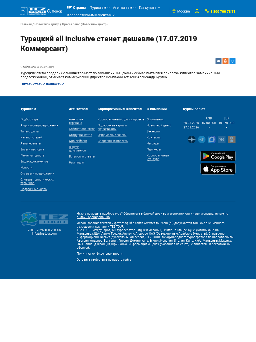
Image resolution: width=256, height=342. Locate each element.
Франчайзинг (78, 141)
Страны (79, 7)
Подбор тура (29, 119)
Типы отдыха (29, 131)
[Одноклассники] (225, 61)
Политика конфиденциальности (99, 253)
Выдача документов (34, 161)
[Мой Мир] (233, 61)
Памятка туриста (32, 155)
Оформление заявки (112, 135)
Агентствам (122, 8)
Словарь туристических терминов (37, 181)
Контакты (153, 137)
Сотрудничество (80, 135)
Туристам (98, 8)
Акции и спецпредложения (39, 125)
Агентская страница (76, 121)
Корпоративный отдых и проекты (121, 119)
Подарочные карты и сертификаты (112, 127)
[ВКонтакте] (219, 61)
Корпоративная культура (158, 157)
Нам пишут (76, 162)
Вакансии (153, 131)
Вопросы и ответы (82, 156)
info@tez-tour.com (44, 233)
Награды (153, 143)
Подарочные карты (33, 189)
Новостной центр (46, 24)
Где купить (147, 8)
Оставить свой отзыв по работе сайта (104, 259)
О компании (155, 119)
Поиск (57, 11)
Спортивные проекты (113, 141)
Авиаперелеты (30, 143)
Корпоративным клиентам (89, 15)
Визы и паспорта (32, 149)
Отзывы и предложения (37, 173)
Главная (26, 24)
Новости (26, 167)
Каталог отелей (31, 137)
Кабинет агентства (82, 129)
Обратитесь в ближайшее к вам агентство (154, 213)
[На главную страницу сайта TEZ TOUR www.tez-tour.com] (33, 11)
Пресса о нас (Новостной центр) (85, 24)
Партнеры (154, 149)
